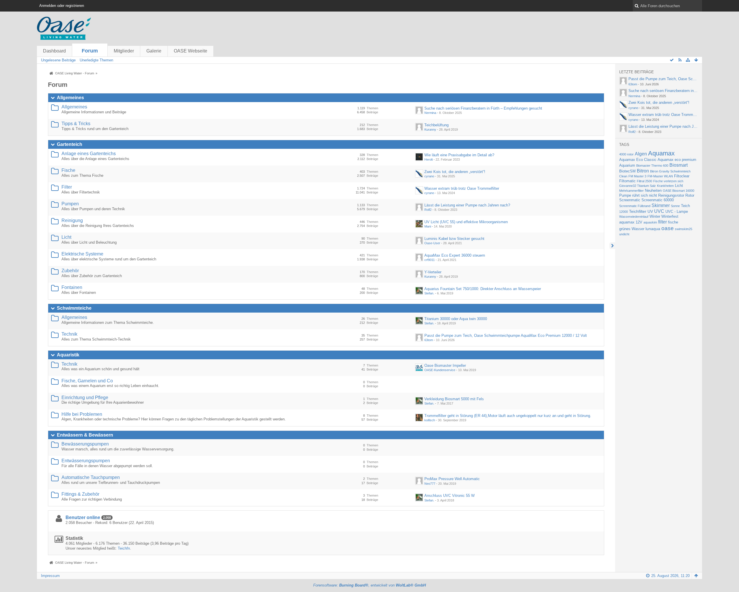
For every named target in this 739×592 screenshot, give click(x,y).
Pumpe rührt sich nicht (638, 195)
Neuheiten (653, 191)
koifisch (429, 420)
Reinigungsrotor (671, 195)
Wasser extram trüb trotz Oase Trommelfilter (461, 188)
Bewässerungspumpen (85, 443)
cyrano (429, 176)
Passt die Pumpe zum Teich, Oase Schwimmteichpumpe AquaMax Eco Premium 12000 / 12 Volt (505, 335)
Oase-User (432, 243)
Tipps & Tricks (75, 123)
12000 (623, 211)
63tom (428, 340)
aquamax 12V (630, 222)
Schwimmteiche (74, 308)
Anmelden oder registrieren (61, 5)
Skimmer (661, 205)
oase (667, 228)
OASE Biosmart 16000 (678, 190)
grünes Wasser (631, 229)
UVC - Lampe (676, 212)
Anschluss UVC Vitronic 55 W (449, 495)
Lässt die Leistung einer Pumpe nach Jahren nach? (467, 205)
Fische (68, 170)
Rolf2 (428, 209)
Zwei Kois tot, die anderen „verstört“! (454, 172)
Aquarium (627, 165)
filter (662, 221)
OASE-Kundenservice (439, 370)
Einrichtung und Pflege (84, 397)
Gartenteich (69, 144)
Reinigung (72, 220)
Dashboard (54, 50)
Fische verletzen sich (668, 181)
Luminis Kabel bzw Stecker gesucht (454, 238)
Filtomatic (627, 181)
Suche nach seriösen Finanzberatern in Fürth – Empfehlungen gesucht (483, 108)
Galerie (153, 50)
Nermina (430, 112)
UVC (659, 211)
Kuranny (430, 129)
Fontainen (71, 287)
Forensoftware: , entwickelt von (369, 585)
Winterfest (669, 217)
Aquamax (661, 153)
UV (650, 211)
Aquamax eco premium (677, 160)
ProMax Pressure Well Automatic (452, 479)
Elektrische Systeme (82, 253)
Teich (685, 206)
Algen (641, 153)
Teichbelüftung (436, 125)
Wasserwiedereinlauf (633, 216)
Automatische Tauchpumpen (90, 477)
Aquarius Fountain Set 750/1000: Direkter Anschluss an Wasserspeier (482, 289)
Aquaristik (68, 354)
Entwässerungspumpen (85, 460)
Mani (427, 226)
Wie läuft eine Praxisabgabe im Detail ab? (459, 155)
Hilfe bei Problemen (81, 414)
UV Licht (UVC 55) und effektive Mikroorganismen (466, 222)
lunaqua (652, 228)
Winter (655, 217)
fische (673, 222)
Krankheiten (665, 185)
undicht (624, 234)
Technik (69, 334)
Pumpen (70, 203)
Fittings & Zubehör (80, 494)
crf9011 (429, 260)
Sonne (675, 206)
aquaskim (650, 222)
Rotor (689, 195)
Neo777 (429, 483)
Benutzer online (83, 517)
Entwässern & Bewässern (85, 435)
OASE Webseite (190, 50)
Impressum (50, 576)
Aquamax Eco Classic (637, 160)
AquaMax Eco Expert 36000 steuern (454, 255)
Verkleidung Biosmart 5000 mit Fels (454, 399)
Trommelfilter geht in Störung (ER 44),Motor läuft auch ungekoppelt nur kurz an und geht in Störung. (507, 416)
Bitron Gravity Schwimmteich (670, 171)
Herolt (428, 159)
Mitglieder (124, 50)
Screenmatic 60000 (657, 200)
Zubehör (70, 270)
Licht (66, 237)
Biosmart (678, 165)
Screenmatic (629, 200)
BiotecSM (627, 171)
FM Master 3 (637, 176)
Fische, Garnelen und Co (87, 380)
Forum (90, 51)
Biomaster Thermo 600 (652, 165)
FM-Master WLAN (660, 176)
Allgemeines (70, 97)
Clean (623, 176)
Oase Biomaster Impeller (445, 365)
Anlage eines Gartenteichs (88, 153)
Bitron (643, 170)
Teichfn (124, 548)
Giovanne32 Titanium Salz (637, 185)
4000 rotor (626, 154)
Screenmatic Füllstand (634, 206)
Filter (66, 187)
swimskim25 (683, 229)
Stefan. (429, 293)
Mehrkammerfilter (631, 190)
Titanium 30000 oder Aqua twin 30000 (455, 319)
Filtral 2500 (644, 181)
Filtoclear (681, 176)
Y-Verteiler (432, 272)
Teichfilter (637, 211)
